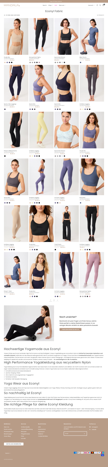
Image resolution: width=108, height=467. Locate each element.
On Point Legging (59, 197)
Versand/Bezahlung (27, 429)
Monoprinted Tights (35, 57)
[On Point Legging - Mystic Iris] (66, 176)
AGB (39, 427)
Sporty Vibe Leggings (10, 104)
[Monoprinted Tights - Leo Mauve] (92, 270)
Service (23, 423)
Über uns (61, 5)
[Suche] (100, 5)
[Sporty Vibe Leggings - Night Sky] (16, 83)
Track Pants (57, 244)
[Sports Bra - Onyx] (16, 176)
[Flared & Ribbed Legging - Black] (16, 130)
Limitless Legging (84, 104)
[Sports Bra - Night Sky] (66, 83)
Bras (19, 388)
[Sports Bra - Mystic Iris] (41, 83)
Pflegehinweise (25, 434)
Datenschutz (42, 429)
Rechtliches (42, 423)
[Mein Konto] (97, 5)
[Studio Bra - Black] (41, 223)
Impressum (41, 431)
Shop (49, 5)
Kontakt (23, 438)
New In (45, 5)
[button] (5, 62)
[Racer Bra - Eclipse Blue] (92, 176)
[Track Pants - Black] (66, 223)
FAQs (22, 436)
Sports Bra (32, 104)
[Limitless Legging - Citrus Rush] (41, 130)
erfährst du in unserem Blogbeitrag (34, 401)
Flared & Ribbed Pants (10, 151)
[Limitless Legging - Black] (92, 223)
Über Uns (6, 427)
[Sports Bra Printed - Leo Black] (66, 36)
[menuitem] (45, 5)
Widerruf (40, 434)
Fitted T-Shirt (8, 291)
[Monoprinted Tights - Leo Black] (41, 36)
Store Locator (8, 429)
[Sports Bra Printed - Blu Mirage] (66, 130)
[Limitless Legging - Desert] (16, 223)
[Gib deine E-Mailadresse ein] (84, 434)
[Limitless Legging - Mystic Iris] (41, 176)
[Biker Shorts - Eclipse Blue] (92, 36)
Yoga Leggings (13, 388)
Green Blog (7, 436)
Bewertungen (8, 434)
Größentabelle (25, 427)
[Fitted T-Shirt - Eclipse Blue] (16, 270)
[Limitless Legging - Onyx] (92, 83)
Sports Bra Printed (59, 57)
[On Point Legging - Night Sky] (66, 270)
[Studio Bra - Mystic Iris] (92, 130)
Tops (25, 388)
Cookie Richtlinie (43, 436)
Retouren (23, 431)
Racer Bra (82, 197)
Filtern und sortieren (13, 15)
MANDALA (7, 423)
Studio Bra (7, 57)
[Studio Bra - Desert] (16, 36)
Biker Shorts (83, 57)
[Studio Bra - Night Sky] (41, 270)
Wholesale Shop (8, 431)
